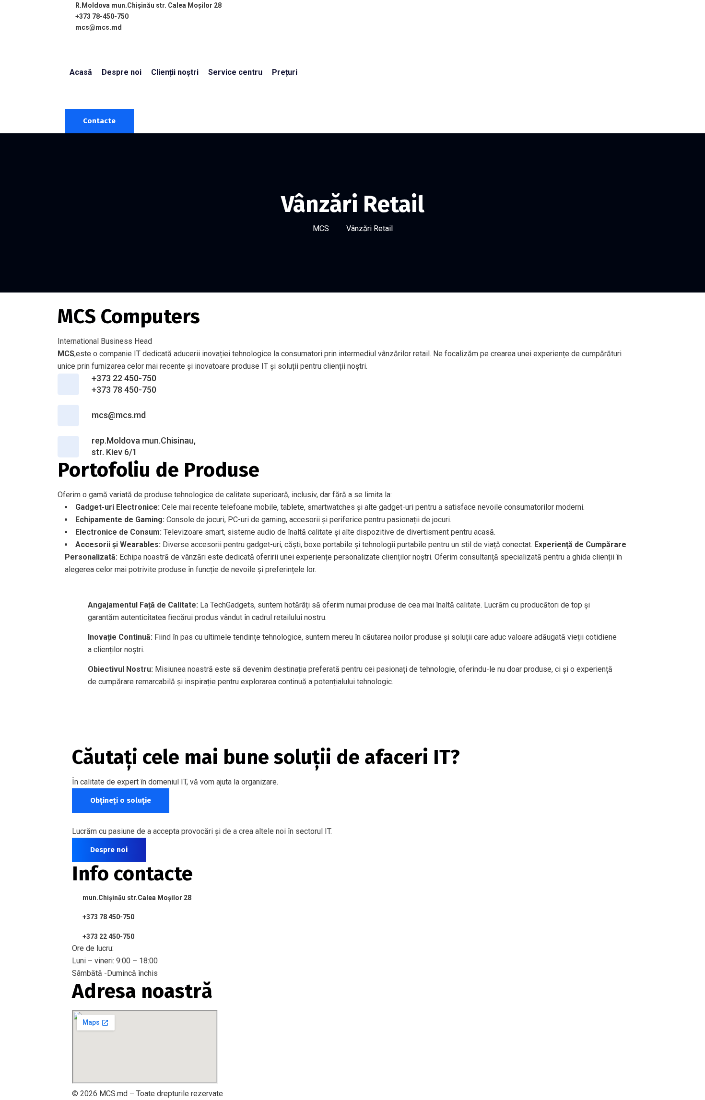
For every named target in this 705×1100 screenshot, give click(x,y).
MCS (321, 228)
